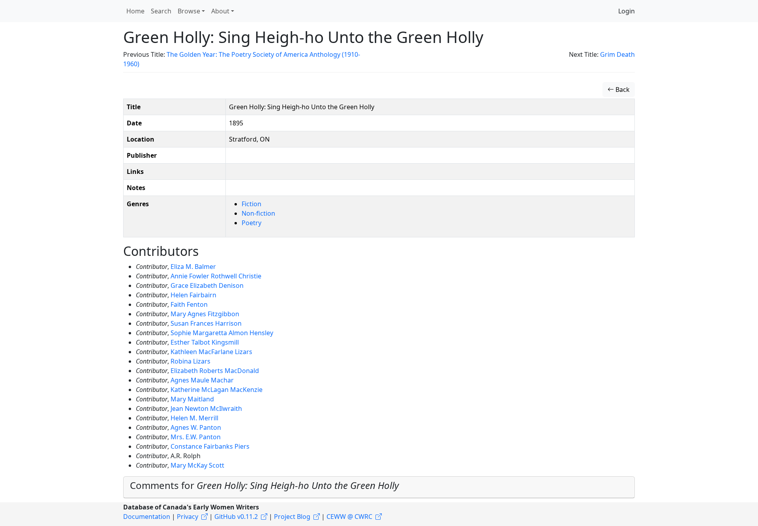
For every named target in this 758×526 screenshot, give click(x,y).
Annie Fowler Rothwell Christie (216, 276)
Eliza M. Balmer (193, 266)
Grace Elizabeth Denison (207, 285)
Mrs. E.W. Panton (196, 437)
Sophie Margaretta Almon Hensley (222, 332)
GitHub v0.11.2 (236, 516)
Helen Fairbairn (193, 295)
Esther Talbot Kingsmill (205, 342)
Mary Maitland (192, 399)
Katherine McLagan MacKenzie (217, 389)
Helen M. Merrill (194, 418)
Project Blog (292, 516)
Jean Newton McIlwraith (206, 408)
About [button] (220, 11)
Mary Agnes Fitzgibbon (205, 314)
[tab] (379, 487)
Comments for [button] (264, 485)
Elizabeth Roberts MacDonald (215, 370)
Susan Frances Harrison (206, 323)
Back (622, 89)
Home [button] (135, 11)
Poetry (251, 222)
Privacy (187, 516)
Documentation (146, 516)
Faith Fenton (189, 304)
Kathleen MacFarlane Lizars (211, 351)
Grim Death (617, 54)
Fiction (251, 204)
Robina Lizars (190, 361)
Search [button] (161, 11)
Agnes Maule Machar (202, 380)
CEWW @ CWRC (349, 516)
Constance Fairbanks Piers (210, 446)
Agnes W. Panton (196, 427)
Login (626, 11)
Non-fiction (258, 213)
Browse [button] (189, 11)
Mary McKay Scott (197, 465)
